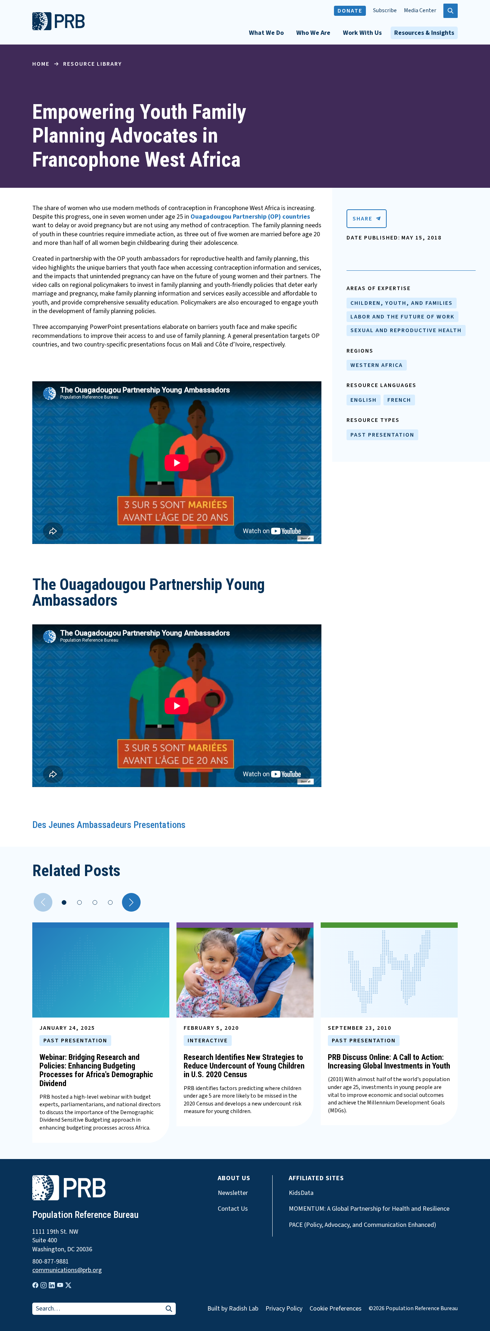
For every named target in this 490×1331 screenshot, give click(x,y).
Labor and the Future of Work (402, 317)
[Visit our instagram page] (44, 1285)
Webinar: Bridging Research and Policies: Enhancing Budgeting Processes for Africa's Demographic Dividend (96, 1070)
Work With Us (362, 32)
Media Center (420, 10)
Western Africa (376, 365)
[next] (131, 902)
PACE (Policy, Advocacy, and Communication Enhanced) (362, 1225)
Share (362, 219)
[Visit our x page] (68, 1285)
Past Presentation (382, 435)
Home (41, 64)
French (399, 400)
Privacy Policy (283, 1308)
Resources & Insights (424, 32)
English (363, 400)
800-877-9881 (50, 1261)
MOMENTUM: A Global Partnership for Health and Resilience (369, 1209)
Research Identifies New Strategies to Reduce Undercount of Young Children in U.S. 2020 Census (244, 1066)
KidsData (301, 1193)
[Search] (169, 1309)
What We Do (266, 32)
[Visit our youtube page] (60, 1285)
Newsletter (233, 1193)
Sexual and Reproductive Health (406, 330)
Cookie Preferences (336, 1308)
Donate (350, 11)
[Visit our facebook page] (35, 1285)
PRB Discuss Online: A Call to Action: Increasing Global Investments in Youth (389, 1061)
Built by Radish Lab (232, 1308)
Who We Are (313, 32)
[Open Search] (450, 11)
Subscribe (385, 10)
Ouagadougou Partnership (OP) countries (250, 216)
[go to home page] (58, 28)
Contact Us (233, 1209)
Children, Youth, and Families (401, 303)
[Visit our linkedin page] (52, 1285)
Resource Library (92, 64)
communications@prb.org (67, 1270)
